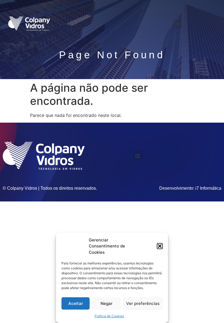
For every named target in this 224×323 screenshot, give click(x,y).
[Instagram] (189, 23)
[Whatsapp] (211, 23)
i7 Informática (208, 188)
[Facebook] (200, 23)
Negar (107, 303)
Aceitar (75, 303)
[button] (160, 246)
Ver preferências (143, 303)
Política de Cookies (109, 316)
